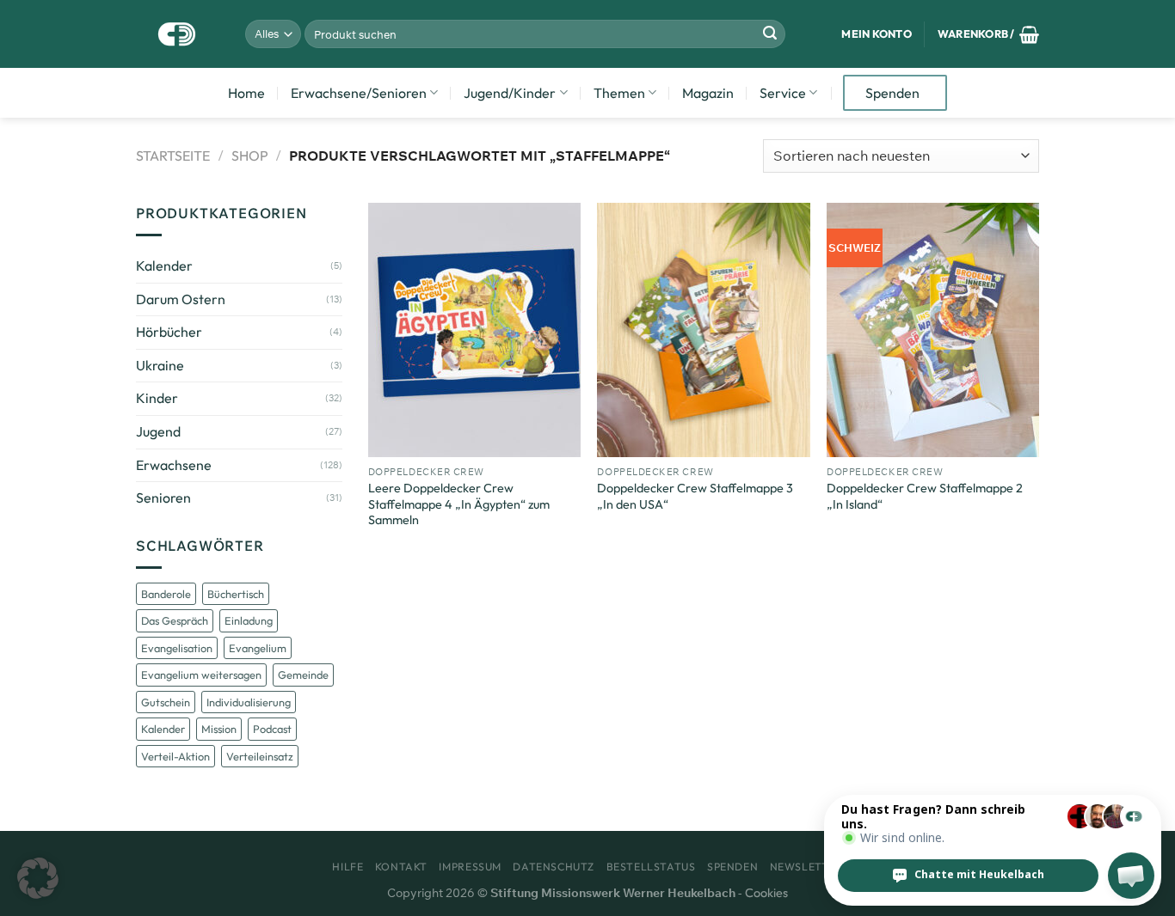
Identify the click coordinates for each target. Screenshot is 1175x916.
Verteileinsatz (259, 756)
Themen (619, 92)
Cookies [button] (766, 893)
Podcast (272, 729)
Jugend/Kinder (510, 92)
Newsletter (806, 866)
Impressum (470, 866)
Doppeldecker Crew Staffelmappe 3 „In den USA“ (695, 496)
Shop (249, 155)
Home (246, 92)
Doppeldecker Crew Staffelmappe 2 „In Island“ (925, 496)
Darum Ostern (180, 299)
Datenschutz (553, 866)
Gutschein (165, 702)
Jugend (158, 431)
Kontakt (401, 866)
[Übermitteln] (769, 34)
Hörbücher (169, 331)
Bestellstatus (651, 866)
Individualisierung (248, 702)
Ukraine (160, 365)
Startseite (173, 155)
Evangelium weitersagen (201, 674)
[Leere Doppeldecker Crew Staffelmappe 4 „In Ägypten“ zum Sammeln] (474, 330)
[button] (38, 878)
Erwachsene (174, 464)
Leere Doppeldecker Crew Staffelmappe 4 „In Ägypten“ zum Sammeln (459, 504)
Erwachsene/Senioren (359, 92)
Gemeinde (303, 674)
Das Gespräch (174, 620)
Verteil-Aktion (175, 756)
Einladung (249, 620)
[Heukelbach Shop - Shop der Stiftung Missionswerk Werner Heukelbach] (177, 34)
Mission (219, 729)
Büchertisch (235, 594)
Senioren (163, 497)
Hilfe (347, 866)
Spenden (892, 92)
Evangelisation (176, 648)
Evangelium (257, 648)
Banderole (166, 594)
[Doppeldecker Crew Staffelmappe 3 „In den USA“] (703, 330)
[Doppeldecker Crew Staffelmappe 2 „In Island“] (933, 330)
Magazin (708, 92)
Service (783, 92)
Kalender (164, 265)
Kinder (157, 397)
